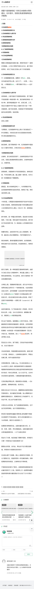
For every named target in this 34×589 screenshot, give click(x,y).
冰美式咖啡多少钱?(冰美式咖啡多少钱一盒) (25, 493)
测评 (21, 487)
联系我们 (10, 585)
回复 (20, 573)
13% (31, 528)
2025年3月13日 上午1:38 (13, 573)
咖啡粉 (23, 334)
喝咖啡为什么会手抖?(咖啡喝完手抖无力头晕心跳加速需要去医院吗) (8, 493)
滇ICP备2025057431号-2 (25, 585)
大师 (11, 315)
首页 (7, 6)
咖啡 (14, 6)
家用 (18, 487)
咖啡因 (23, 148)
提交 (28, 554)
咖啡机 (10, 6)
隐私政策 (16, 585)
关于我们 (5, 585)
